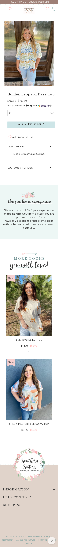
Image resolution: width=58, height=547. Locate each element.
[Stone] (26, 351)
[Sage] (31, 351)
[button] (31, 105)
